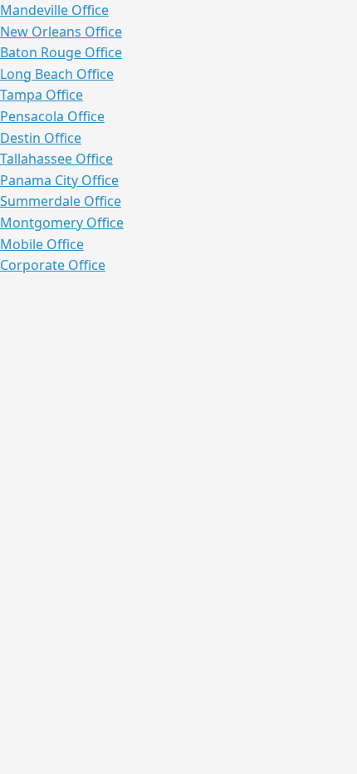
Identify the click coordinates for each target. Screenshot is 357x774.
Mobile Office (42, 244)
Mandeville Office (54, 10)
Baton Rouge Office (61, 52)
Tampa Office (41, 95)
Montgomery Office (62, 222)
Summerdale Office (60, 201)
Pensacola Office (52, 116)
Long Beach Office (57, 74)
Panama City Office (59, 180)
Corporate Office (52, 265)
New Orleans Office (61, 31)
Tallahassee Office (56, 158)
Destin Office (40, 138)
